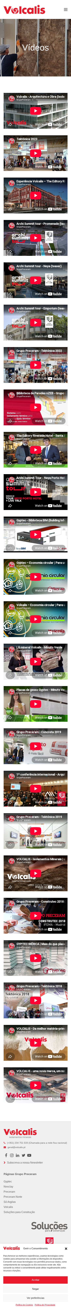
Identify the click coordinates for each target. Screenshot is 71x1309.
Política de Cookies (24, 1305)
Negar (35, 1288)
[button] (66, 1248)
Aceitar (35, 1279)
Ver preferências (35, 1298)
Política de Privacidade (45, 1305)
